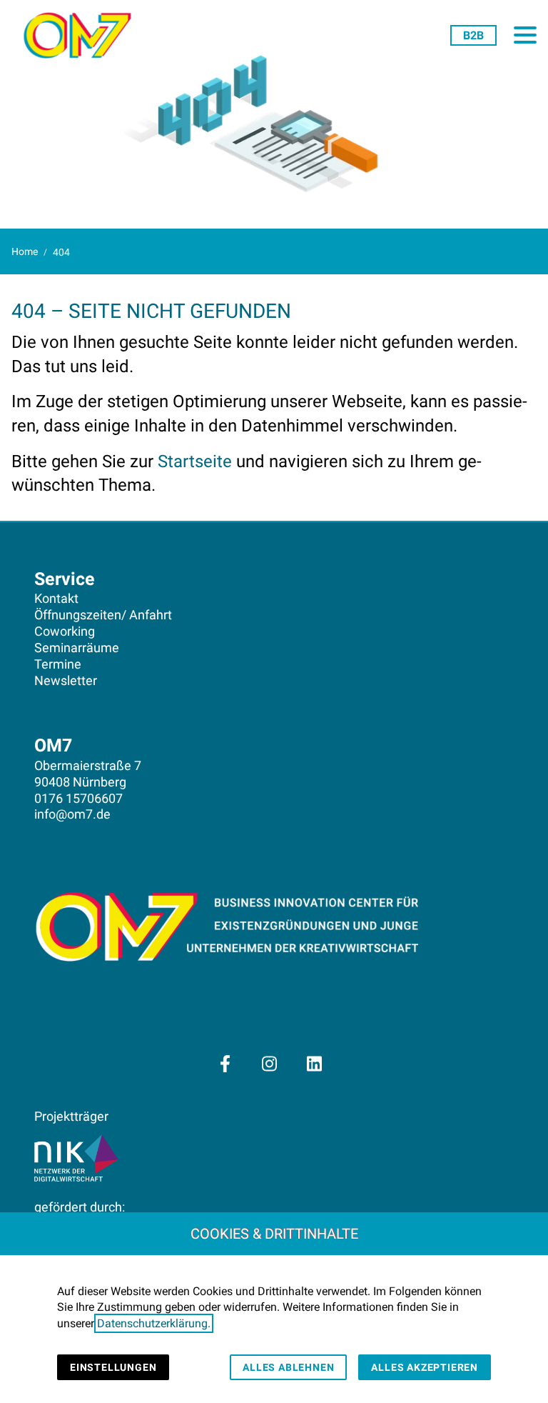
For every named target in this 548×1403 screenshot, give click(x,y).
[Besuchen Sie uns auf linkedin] (314, 1063)
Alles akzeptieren (424, 1367)
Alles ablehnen (288, 1367)
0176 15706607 (78, 799)
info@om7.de (72, 814)
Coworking (64, 631)
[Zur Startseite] (77, 35)
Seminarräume (76, 648)
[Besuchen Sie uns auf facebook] (224, 1063)
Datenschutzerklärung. (153, 1323)
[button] (525, 35)
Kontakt (56, 598)
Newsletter (65, 681)
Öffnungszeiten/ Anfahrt (103, 615)
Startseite (195, 461)
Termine (57, 664)
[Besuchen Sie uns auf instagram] (269, 1063)
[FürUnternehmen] (473, 35)
